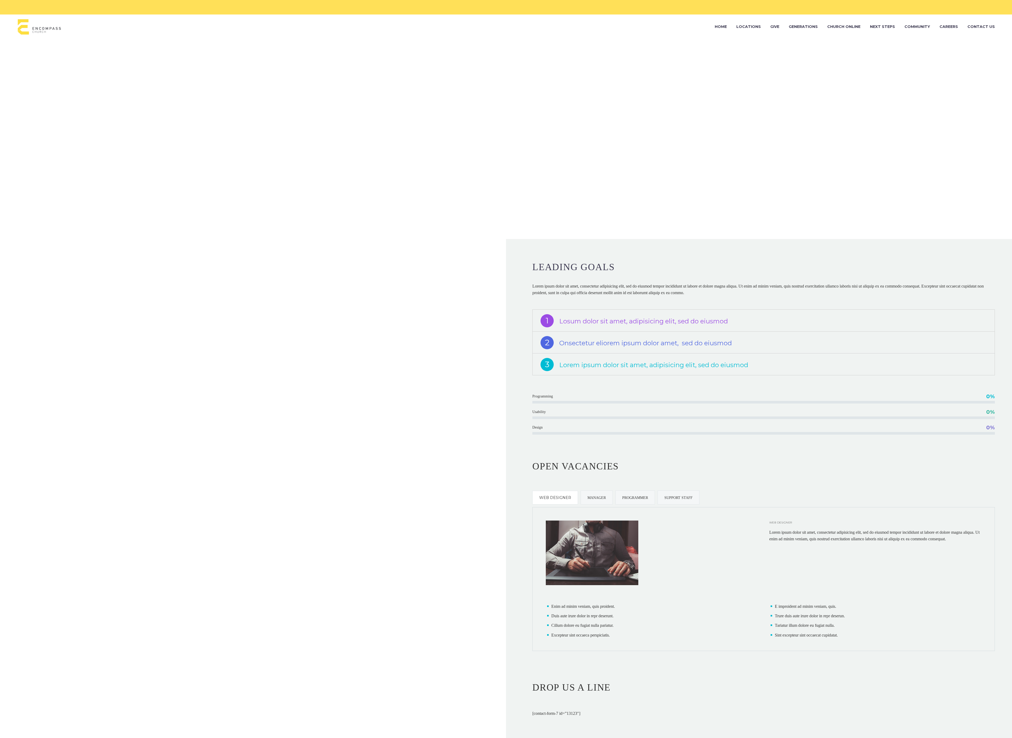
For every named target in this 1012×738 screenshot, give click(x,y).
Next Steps (882, 26)
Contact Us (981, 26)
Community (917, 26)
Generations (803, 26)
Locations (748, 26)
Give (774, 26)
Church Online (843, 26)
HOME (721, 26)
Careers (949, 26)
